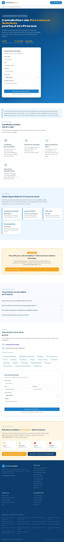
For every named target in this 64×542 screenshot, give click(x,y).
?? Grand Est (13, 359)
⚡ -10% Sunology (56, 2)
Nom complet (7, 56)
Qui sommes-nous (38, 495)
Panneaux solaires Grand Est (23, 521)
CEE (3, 504)
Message (6, 398)
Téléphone (6, 68)
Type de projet (7, 392)
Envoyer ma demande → (32, 409)
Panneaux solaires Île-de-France (23, 532)
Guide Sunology (37, 474)
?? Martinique (6, 363)
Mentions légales (38, 500)
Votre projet (7, 74)
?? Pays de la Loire (7, 366)
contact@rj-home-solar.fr (12, 344)
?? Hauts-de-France (43, 359)
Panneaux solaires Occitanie (38, 527)
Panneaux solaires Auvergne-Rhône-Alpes (8, 518)
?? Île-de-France (37, 366)
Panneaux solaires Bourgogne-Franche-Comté (24, 518)
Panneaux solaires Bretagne (38, 517)
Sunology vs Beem (38, 485)
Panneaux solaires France (40, 468)
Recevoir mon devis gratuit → (21, 91)
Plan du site (36, 504)
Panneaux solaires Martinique (39, 523)
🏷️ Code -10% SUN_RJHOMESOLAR (42, 454)
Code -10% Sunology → (14, 269)
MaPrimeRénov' (5, 495)
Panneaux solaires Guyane (53, 521)
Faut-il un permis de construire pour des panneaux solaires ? (19, 305)
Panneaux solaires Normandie (8, 527)
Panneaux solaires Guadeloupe (39, 521)
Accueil (4, 7)
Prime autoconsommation (8, 498)
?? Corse (5, 359)
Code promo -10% (38, 476)
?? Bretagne (40, 356)
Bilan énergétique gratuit (40, 472)
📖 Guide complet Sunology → (14, 454)
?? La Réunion (54, 359)
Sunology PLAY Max (38, 483)
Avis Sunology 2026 (38, 479)
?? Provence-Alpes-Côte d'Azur (23, 366)
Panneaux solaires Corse (7, 521)
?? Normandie (24, 363)
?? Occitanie (47, 363)
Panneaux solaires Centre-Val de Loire (54, 518)
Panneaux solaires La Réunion (24, 523)
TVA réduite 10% (6, 500)
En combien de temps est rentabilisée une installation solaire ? (20, 310)
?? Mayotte (15, 363)
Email (5, 62)
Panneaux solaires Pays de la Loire (53, 528)
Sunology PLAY (37, 481)
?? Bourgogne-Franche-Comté (26, 356)
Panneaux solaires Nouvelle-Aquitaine (23, 528)
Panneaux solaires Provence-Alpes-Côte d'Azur (8, 532)
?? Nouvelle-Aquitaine (36, 363)
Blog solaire (36, 487)
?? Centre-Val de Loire (51, 356)
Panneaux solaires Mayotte (53, 523)
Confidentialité (37, 502)
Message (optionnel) (9, 80)
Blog (61, 539)
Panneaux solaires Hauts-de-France (8, 524)
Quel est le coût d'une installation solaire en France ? (17, 301)
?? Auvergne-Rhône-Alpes (9, 356)
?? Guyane (32, 359)
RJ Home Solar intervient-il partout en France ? (15, 315)
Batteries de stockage (39, 470)
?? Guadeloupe (23, 359)
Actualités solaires (38, 498)
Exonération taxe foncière (8, 502)
